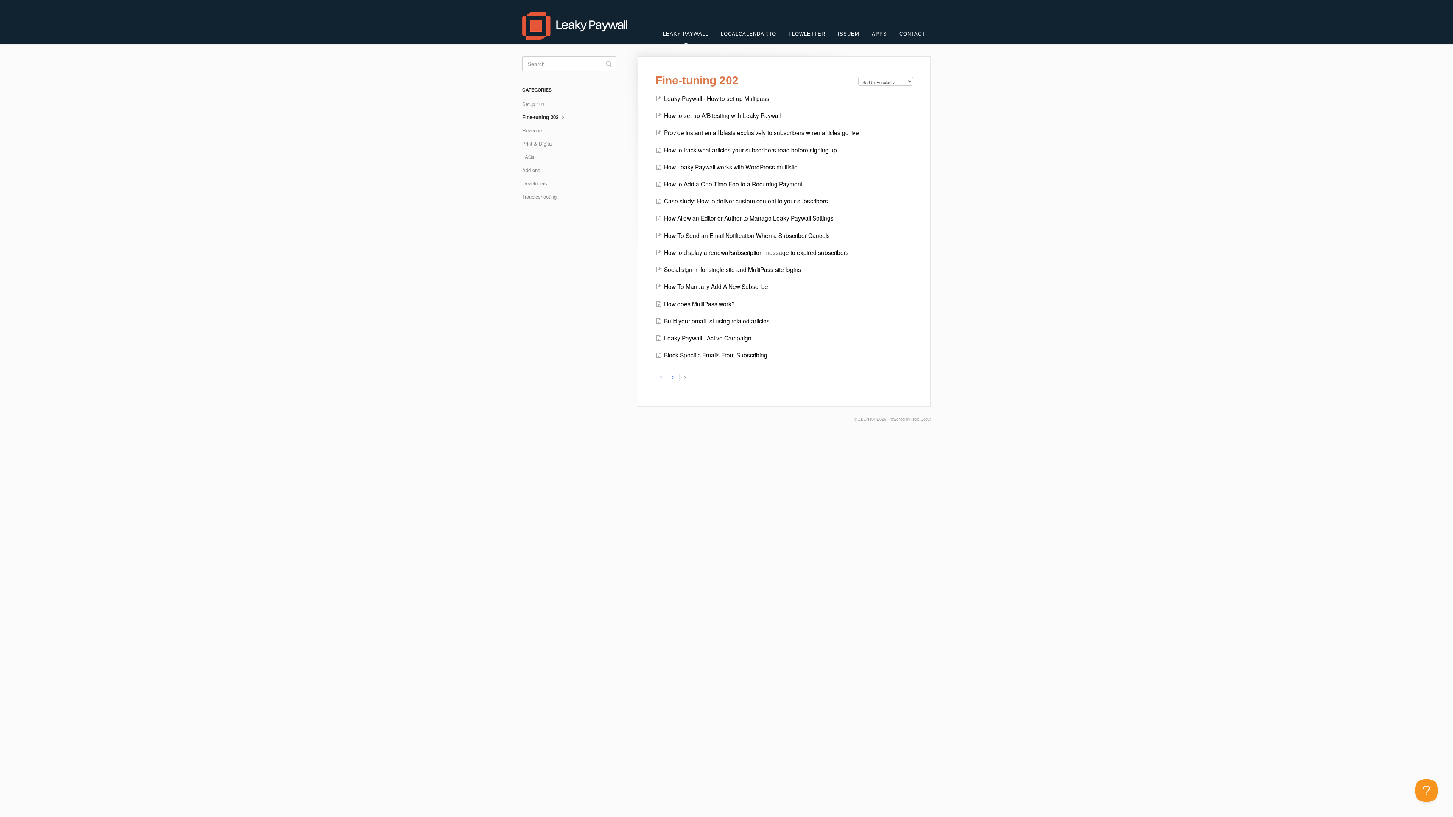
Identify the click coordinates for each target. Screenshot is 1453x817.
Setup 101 (533, 103)
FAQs (528, 156)
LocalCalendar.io (748, 34)
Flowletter (807, 34)
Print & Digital (537, 143)
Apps (879, 34)
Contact (912, 34)
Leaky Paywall (685, 34)
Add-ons (531, 170)
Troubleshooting (539, 196)
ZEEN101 (867, 419)
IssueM (848, 34)
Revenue (532, 130)
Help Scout (921, 419)
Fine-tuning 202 (541, 117)
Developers (534, 183)
